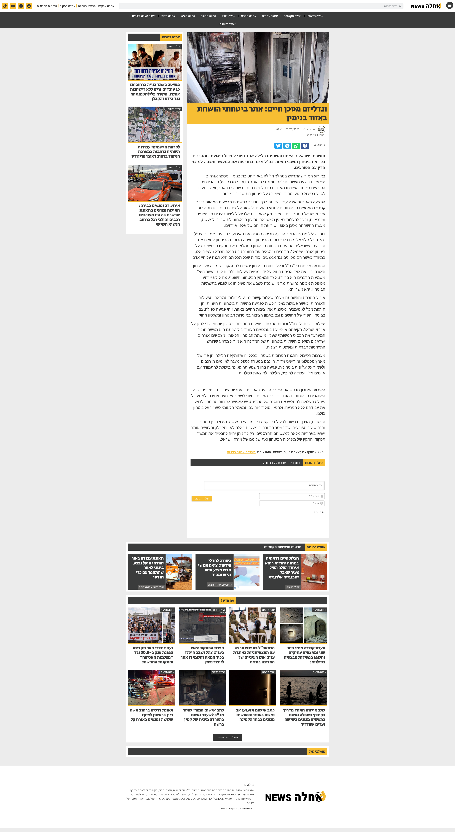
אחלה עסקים (106, 6)
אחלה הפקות (67, 6)
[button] (305, 146)
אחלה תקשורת (293, 16)
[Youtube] (13, 6)
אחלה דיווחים (228, 24)
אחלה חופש (188, 16)
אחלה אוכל (228, 16)
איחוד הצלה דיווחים (144, 16)
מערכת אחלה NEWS (241, 452)
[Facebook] (29, 6)
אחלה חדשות (315, 16)
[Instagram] (21, 6)
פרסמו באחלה (87, 6)
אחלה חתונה (208, 16)
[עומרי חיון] (427, 5)
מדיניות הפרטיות (47, 6)
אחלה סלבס (248, 16)
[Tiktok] (5, 6)
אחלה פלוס (168, 16)
